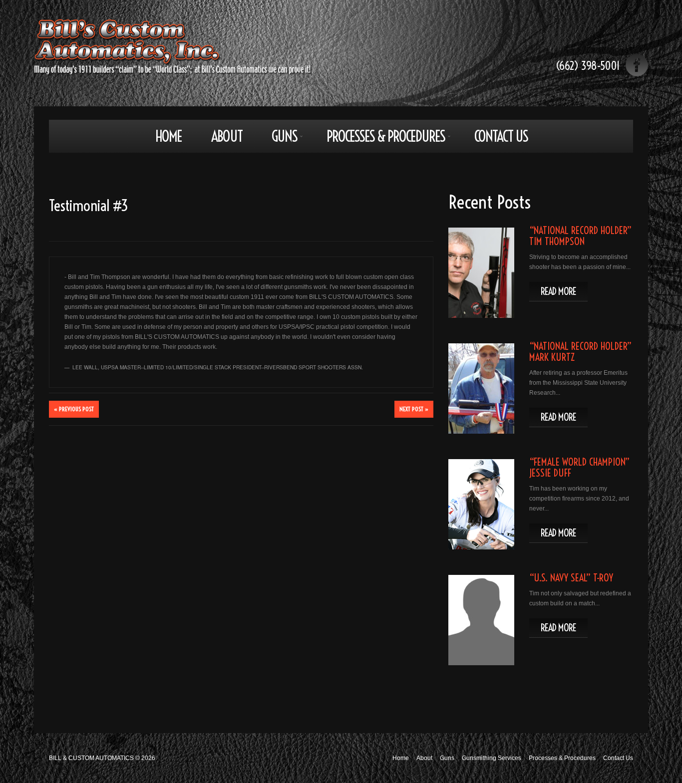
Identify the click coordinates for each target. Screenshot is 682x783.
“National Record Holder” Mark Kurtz (580, 351)
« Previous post (74, 409)
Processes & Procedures (379, 139)
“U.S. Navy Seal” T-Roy (571, 577)
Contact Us (501, 136)
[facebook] (637, 65)
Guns (277, 139)
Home (168, 136)
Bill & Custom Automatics (91, 758)
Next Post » (413, 409)
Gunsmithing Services (491, 758)
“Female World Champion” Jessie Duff (579, 467)
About (226, 136)
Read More (558, 291)
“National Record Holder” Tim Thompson (580, 236)
